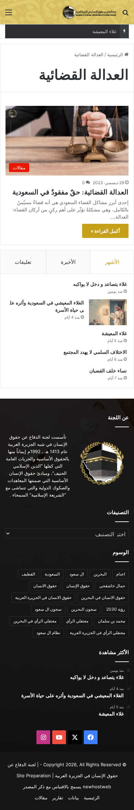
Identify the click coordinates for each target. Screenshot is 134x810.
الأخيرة (68, 262)
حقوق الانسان (45, 585)
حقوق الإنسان (78, 585)
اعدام (120, 574)
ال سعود (76, 574)
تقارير (57, 797)
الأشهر (112, 262)
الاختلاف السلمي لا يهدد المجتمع (95, 352)
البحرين (100, 574)
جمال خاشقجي (112, 585)
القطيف (28, 574)
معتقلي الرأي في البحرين (34, 620)
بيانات (73, 797)
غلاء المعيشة (104, 31)
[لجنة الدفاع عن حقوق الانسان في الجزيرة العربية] (89, 12)
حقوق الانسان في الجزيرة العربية (43, 597)
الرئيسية (115, 54)
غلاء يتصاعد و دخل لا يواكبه (100, 284)
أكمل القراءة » (105, 231)
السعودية (52, 574)
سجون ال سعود (48, 609)
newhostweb (97, 786)
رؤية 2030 (115, 609)
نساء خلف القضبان (108, 370)
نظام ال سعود (48, 632)
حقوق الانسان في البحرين (103, 597)
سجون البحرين (84, 609)
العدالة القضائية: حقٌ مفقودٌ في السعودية (70, 192)
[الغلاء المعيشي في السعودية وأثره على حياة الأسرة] (108, 312)
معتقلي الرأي (77, 620)
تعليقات (23, 262)
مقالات (41, 797)
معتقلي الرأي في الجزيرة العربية (97, 632)
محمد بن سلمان (111, 620)
